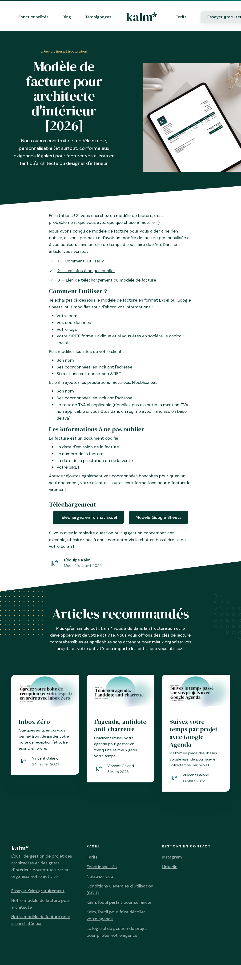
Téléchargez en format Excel (88, 517)
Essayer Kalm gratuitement (37, 891)
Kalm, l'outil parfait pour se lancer (119, 902)
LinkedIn (169, 867)
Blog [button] (67, 17)
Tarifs (92, 857)
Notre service (100, 876)
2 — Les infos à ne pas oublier (86, 271)
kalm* (141, 17)
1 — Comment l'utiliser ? (80, 261)
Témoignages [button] (98, 17)
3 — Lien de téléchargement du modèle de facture (106, 280)
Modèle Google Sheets (158, 517)
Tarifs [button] (181, 17)
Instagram (172, 857)
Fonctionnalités (102, 867)
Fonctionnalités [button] (33, 17)
